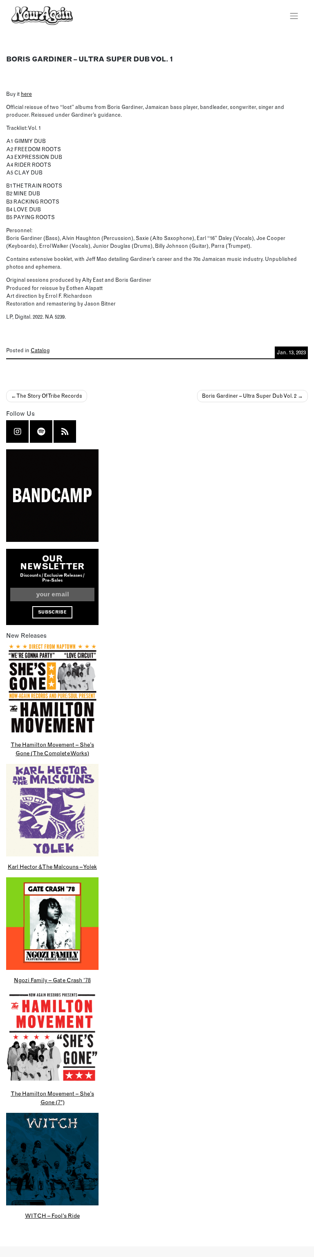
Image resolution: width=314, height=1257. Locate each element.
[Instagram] (17, 431)
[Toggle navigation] (294, 15)
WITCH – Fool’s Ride (52, 1215)
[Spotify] (41, 431)
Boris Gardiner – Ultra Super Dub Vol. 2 (249, 395)
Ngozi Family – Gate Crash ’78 (52, 980)
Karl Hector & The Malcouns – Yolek (52, 866)
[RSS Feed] (65, 431)
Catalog (40, 350)
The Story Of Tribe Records (49, 395)
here (26, 94)
